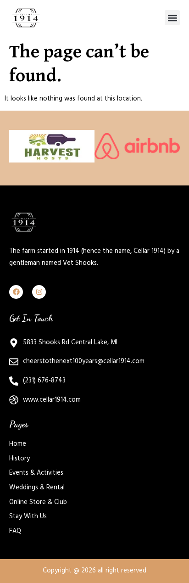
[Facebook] (16, 292)
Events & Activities (36, 472)
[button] (172, 17)
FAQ (15, 531)
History (19, 458)
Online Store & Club (38, 502)
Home (17, 443)
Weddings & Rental (37, 487)
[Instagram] (39, 292)
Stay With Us (28, 516)
